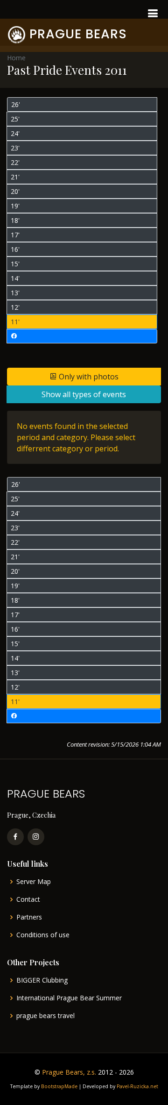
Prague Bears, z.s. (69, 1072)
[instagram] (36, 836)
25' (15, 118)
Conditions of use (43, 935)
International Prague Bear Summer (69, 998)
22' (15, 162)
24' (15, 133)
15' (15, 263)
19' (15, 205)
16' (15, 249)
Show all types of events (84, 394)
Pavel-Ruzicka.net (137, 1086)
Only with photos (88, 376)
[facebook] (15, 836)
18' (15, 220)
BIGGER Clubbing (42, 980)
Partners (29, 917)
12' (15, 307)
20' (15, 191)
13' (15, 292)
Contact (28, 899)
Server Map (33, 881)
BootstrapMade (59, 1086)
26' (15, 104)
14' (15, 278)
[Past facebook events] (82, 336)
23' (15, 147)
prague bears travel (45, 1015)
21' (15, 176)
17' (15, 234)
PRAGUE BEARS (78, 34)
